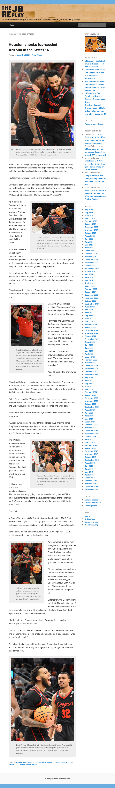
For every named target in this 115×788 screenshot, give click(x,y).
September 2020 (92, 407)
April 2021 (89, 386)
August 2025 (90, 236)
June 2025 (89, 241)
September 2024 (92, 268)
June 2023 (89, 312)
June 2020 (89, 415)
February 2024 (91, 289)
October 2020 (90, 404)
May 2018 (89, 471)
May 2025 (89, 244)
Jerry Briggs (37, 55)
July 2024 (89, 274)
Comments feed (91, 521)
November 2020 (91, 401)
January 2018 (90, 483)
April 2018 (89, 474)
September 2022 (92, 339)
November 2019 (91, 433)
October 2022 (90, 336)
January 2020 (90, 427)
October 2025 (90, 233)
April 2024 (89, 283)
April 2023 (89, 318)
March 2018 (90, 477)
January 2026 (90, 224)
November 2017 (91, 489)
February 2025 (91, 253)
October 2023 (90, 301)
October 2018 (90, 457)
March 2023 (90, 321)
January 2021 (90, 395)
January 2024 (90, 292)
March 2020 (90, 421)
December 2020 (91, 398)
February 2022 (91, 359)
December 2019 (91, 430)
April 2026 (89, 215)
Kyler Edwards (31, 764)
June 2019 (89, 439)
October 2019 (90, 436)
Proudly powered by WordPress (57, 778)
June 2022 (89, 348)
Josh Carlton (20, 764)
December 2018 (91, 451)
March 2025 (90, 250)
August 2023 (90, 306)
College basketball (23, 762)
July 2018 (89, 466)
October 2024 (90, 265)
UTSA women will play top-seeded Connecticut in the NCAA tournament (95, 152)
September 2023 (92, 303)
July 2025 (89, 239)
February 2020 (91, 424)
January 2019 (90, 448)
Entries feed (90, 519)
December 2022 (91, 330)
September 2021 (92, 374)
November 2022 (91, 333)
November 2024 (91, 262)
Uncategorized (91, 505)
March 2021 (90, 389)
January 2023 (90, 327)
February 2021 (91, 392)
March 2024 (90, 286)
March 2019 (90, 442)
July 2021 (89, 377)
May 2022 (89, 351)
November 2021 (91, 368)
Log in (87, 516)
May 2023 (89, 315)
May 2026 (89, 212)
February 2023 (91, 324)
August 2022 (90, 342)
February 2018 (91, 480)
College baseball (92, 499)
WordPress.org (91, 524)
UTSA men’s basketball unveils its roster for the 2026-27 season (95, 63)
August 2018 (90, 463)
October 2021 (90, 371)
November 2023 (91, 297)
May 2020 (89, 418)
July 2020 (89, 412)
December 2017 (91, 486)
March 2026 (90, 218)
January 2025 (90, 256)
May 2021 (89, 383)
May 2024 (89, 280)
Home (12, 25)
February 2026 (91, 221)
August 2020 (90, 410)
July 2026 (89, 209)
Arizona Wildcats (45, 762)
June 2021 (89, 380)
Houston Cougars (60, 762)
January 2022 (90, 362)
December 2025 (91, 227)
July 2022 (89, 345)
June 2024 (89, 277)
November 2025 (91, 230)
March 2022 (90, 356)
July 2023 (89, 309)
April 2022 (89, 354)
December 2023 (91, 295)
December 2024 (91, 259)
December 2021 (91, 365)
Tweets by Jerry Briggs (94, 124)
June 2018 (89, 469)
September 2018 (92, 460)
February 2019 (91, 445)
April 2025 (89, 247)
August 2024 (90, 271)
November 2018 (91, 454)
